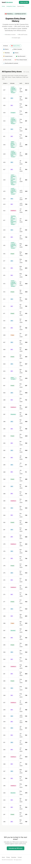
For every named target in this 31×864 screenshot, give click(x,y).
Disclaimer (13, 857)
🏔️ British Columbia (17, 49)
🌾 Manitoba (6, 52)
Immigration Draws (11, 6)
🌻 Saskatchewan (7, 56)
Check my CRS (24, 2)
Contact (20, 857)
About (3, 857)
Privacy (8, 857)
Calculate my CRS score (15, 848)
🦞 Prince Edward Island (21, 59)
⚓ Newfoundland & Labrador (10, 63)
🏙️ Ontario (15, 52)
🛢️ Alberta (6, 49)
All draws (5, 45)
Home (3, 6)
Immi (7, 2)
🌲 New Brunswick (20, 56)
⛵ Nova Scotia (7, 59)
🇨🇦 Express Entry (15, 45)
